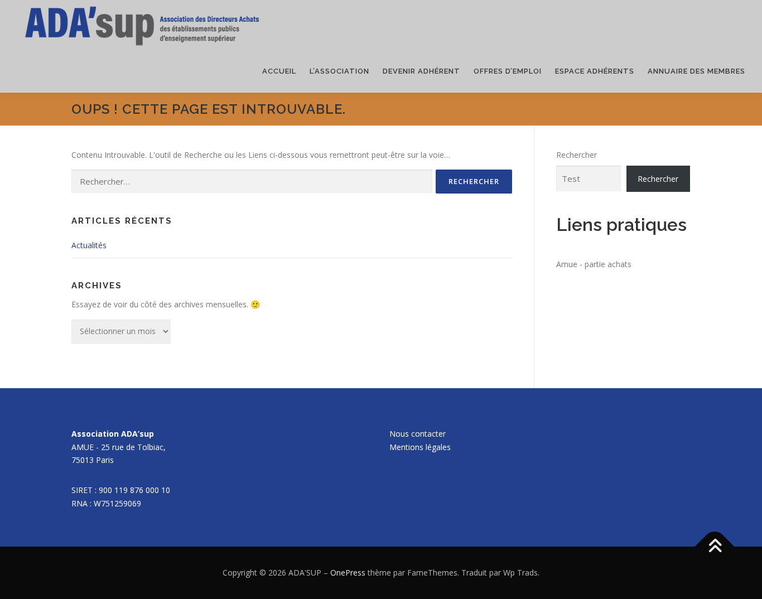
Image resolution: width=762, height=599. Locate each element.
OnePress (347, 572)
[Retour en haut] (715, 547)
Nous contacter (417, 433)
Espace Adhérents (594, 71)
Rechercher (576, 154)
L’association (339, 71)
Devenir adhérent (421, 71)
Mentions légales (420, 447)
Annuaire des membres (696, 71)
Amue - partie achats (593, 264)
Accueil (279, 71)
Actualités (89, 245)
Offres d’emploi (508, 71)
